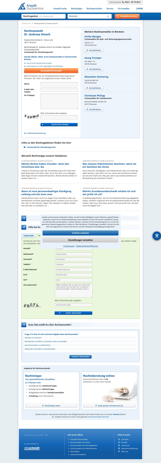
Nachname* (28, 254)
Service (109, 8)
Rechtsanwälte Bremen (99, 417)
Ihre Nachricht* (30, 285)
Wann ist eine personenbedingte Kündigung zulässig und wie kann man (46, 193)
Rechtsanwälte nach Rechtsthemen (84, 448)
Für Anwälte (123, 8)
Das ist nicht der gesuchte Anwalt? (39, 63)
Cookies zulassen (80, 233)
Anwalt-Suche (60, 8)
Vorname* (27, 259)
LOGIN (139, 8)
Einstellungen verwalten (80, 240)
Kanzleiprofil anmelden (79, 439)
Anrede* (27, 248)
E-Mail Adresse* (30, 269)
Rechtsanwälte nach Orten (80, 442)
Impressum (69, 246)
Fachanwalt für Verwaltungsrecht (41, 147)
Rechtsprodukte (94, 8)
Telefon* (27, 264)
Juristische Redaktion (78, 454)
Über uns (124, 451)
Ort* (25, 280)
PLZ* (25, 274)
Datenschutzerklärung (87, 246)
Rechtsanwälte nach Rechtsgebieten (84, 445)
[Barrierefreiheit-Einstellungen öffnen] (157, 236)
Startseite (124, 439)
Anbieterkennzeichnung (36, 133)
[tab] (28, 235)
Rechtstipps (76, 8)
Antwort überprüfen (80, 356)
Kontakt (124, 442)
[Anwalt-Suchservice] (32, 6)
